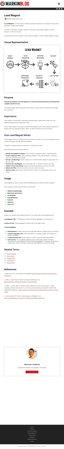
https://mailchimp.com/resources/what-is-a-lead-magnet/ (20, 282)
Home (32, 427)
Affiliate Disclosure (32, 439)
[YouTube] (61, 9)
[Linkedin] (59, 9)
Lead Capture (10, 260)
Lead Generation (11, 254)
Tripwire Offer (10, 263)
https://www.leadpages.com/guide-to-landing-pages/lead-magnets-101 (24, 298)
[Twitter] (57, 9)
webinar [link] (46, 29)
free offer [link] (52, 166)
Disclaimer (32, 437)
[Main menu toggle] (59, 4)
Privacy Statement (32, 433)
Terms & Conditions (32, 431)
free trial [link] (51, 29)
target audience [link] (49, 36)
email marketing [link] (36, 288)
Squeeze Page (11, 258)
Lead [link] (7, 23)
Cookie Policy (32, 435)
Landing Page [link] (15, 159)
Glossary (32, 429)
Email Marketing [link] (12, 197)
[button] (63, 4)
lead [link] (21, 101)
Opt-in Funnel (10, 256)
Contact (32, 441)
